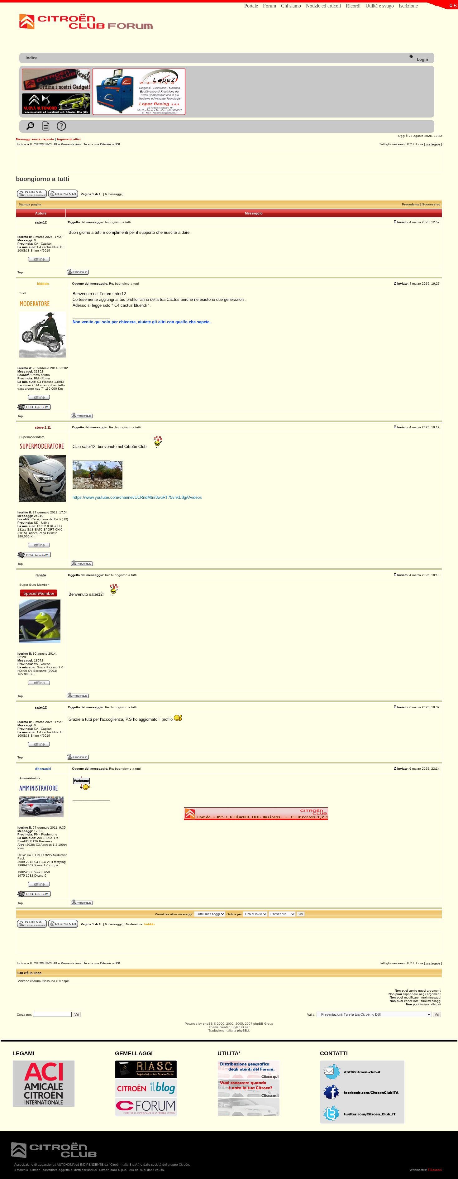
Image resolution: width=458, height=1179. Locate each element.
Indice (31, 57)
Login (422, 59)
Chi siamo (291, 5)
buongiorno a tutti (42, 179)
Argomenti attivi (69, 139)
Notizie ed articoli (323, 5)
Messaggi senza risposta (35, 139)
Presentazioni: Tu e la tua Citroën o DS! (90, 144)
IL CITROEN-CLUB (43, 144)
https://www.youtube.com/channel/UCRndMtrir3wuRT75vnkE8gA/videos (137, 497)
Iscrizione (408, 5)
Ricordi (353, 5)
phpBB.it (243, 1030)
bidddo (149, 924)
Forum (269, 5)
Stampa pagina (30, 204)
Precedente (410, 204)
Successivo (431, 204)
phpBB (208, 1023)
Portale (251, 5)
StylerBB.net (240, 1027)
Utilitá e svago (379, 5)
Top (20, 272)
